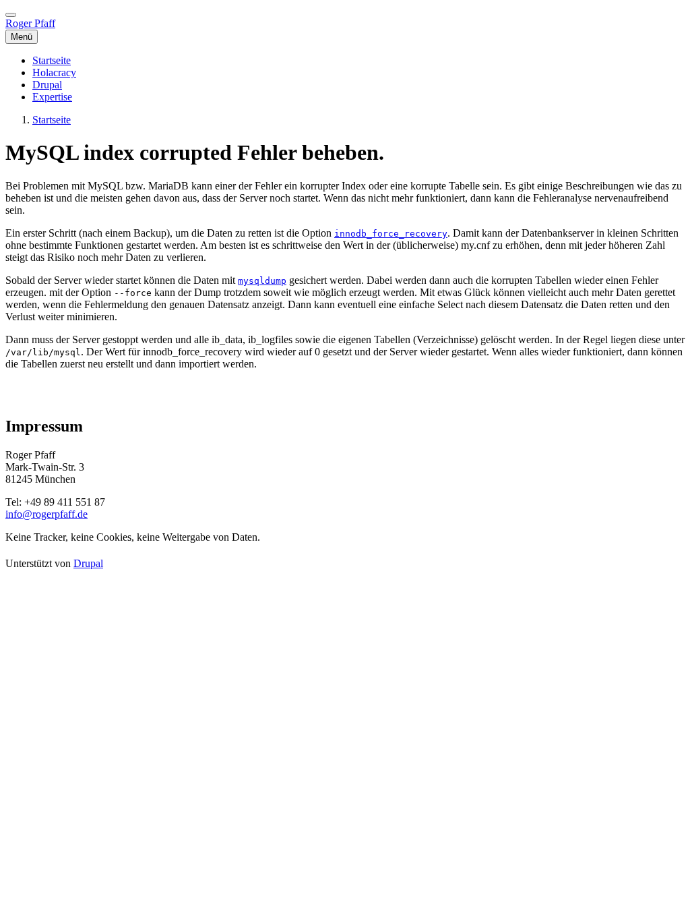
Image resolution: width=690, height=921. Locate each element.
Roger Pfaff (30, 23)
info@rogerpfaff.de (46, 514)
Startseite (51, 119)
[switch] (10, 15)
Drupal (88, 563)
